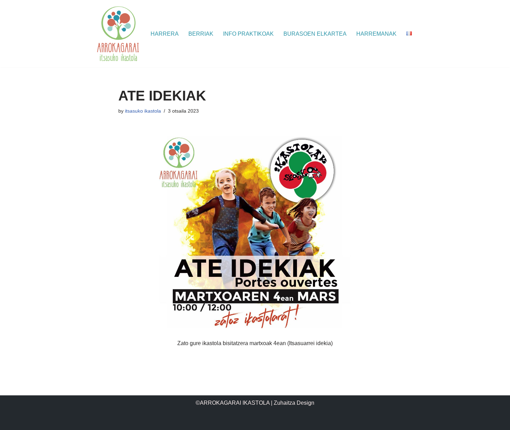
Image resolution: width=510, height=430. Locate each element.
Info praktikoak (248, 34)
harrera (165, 34)
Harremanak (376, 34)
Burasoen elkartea (315, 34)
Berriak (200, 34)
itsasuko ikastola (143, 111)
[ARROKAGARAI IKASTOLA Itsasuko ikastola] (118, 33)
